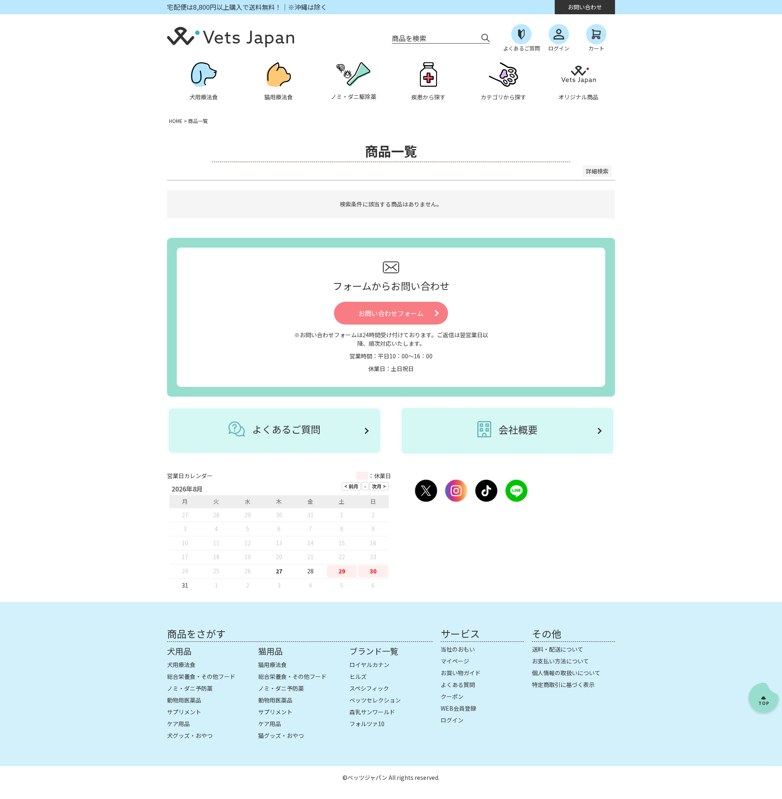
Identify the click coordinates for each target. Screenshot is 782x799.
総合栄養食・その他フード (201, 676)
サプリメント (184, 712)
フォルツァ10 (366, 724)
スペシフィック (369, 688)
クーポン (452, 696)
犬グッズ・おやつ (190, 735)
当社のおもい (458, 649)
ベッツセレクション (375, 700)
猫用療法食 (272, 665)
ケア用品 (178, 724)
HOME (175, 120)
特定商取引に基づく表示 (563, 684)
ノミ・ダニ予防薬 (190, 688)
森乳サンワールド (372, 712)
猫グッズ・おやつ (281, 735)
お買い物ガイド (461, 673)
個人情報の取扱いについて (566, 673)
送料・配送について (557, 649)
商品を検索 (409, 38)
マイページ (455, 661)
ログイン (452, 720)
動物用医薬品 (184, 700)
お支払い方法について (560, 661)
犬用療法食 (181, 665)
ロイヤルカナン (369, 665)
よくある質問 (458, 684)
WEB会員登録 (458, 708)
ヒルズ (358, 676)
